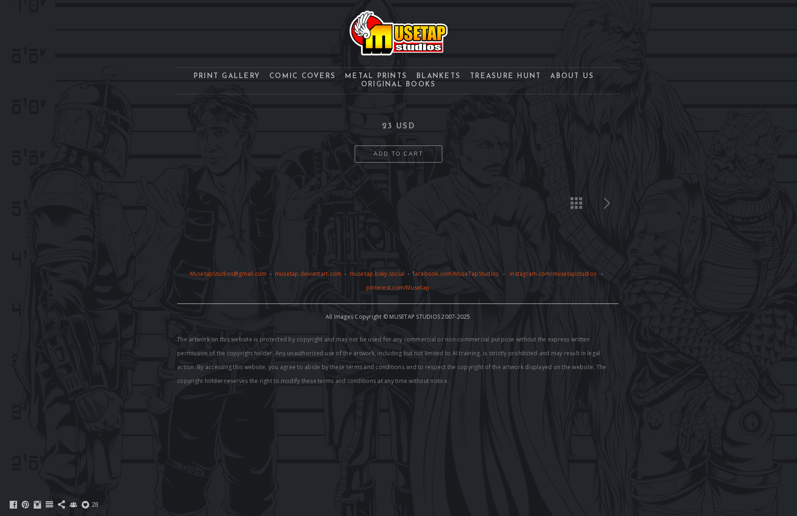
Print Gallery (227, 76)
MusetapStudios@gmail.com (229, 274)
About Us (572, 76)
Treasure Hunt (505, 76)
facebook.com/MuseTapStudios (456, 274)
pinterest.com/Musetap (397, 287)
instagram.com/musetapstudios (553, 274)
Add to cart (398, 154)
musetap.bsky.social (378, 274)
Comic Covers (302, 76)
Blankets (438, 76)
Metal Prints (376, 76)
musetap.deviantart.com (308, 274)
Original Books (398, 84)
